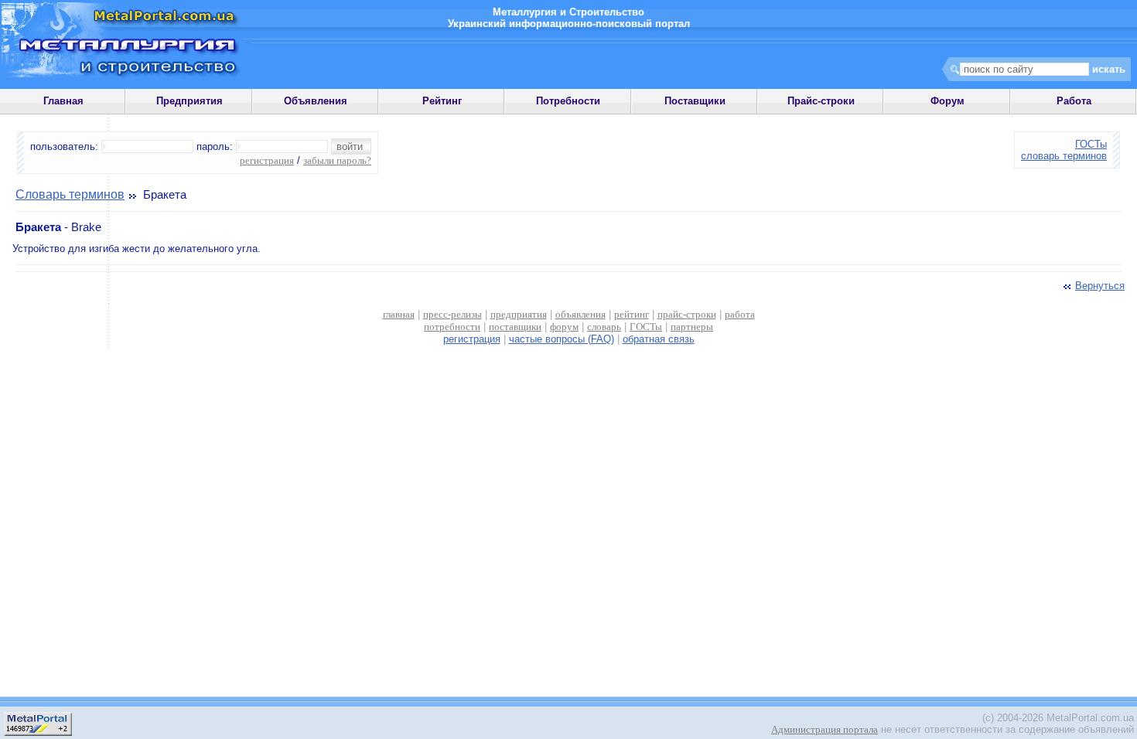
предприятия (518, 314)
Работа (1074, 101)
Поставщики (695, 101)
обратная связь (659, 339)
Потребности (568, 101)
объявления (580, 314)
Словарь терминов (70, 194)
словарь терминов (1064, 156)
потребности (452, 326)
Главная (63, 101)
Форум (947, 101)
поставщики (515, 326)
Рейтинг (442, 101)
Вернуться (1100, 285)
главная (399, 314)
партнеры (692, 326)
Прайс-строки (821, 101)
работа (740, 314)
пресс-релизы (452, 314)
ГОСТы (1091, 144)
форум (564, 326)
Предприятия (189, 101)
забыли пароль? (337, 160)
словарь (604, 326)
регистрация (267, 160)
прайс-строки (686, 314)
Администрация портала (824, 729)
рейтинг (631, 314)
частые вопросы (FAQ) (561, 339)
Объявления (315, 101)
